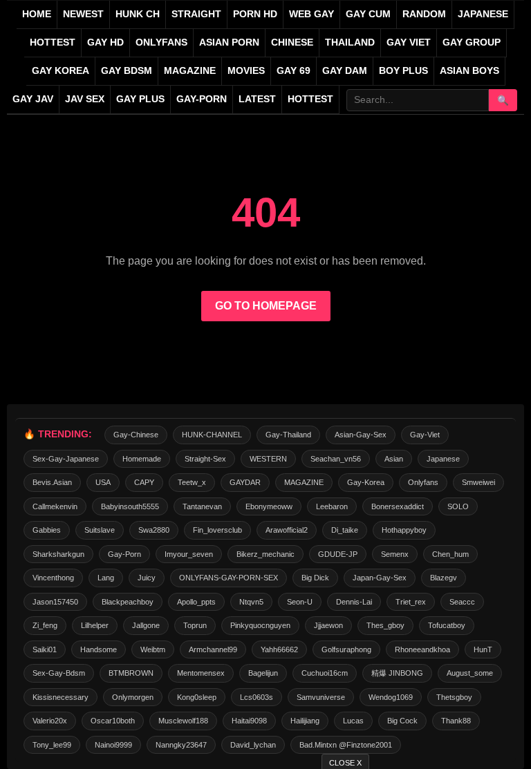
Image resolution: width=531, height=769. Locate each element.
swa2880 (153, 530)
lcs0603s (256, 697)
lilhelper (95, 625)
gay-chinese (135, 434)
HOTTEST (52, 42)
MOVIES (246, 71)
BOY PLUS (403, 71)
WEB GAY (311, 14)
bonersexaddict (397, 506)
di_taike (344, 530)
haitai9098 (249, 720)
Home (36, 14)
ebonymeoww (268, 506)
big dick (315, 577)
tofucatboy (446, 625)
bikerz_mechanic (265, 554)
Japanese (443, 459)
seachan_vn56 (335, 459)
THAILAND (350, 42)
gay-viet (425, 434)
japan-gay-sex (380, 577)
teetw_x (192, 482)
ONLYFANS (161, 42)
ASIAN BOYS (469, 71)
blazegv (443, 577)
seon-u (300, 602)
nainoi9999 (113, 745)
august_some (470, 673)
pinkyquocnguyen (260, 625)
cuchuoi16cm (324, 673)
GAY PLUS (140, 99)
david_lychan (253, 745)
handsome (98, 649)
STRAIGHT (196, 14)
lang (105, 577)
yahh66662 (279, 649)
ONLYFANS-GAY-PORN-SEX (228, 577)
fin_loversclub (217, 530)
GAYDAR (245, 482)
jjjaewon (328, 625)
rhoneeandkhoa (422, 649)
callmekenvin (54, 506)
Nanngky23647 (181, 745)
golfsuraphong (346, 649)
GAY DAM (344, 71)
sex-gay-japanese (65, 459)
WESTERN (268, 459)
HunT (483, 649)
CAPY (144, 482)
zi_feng (44, 625)
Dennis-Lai (354, 602)
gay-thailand (288, 434)
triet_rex (410, 602)
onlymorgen (132, 697)
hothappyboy (404, 530)
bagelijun (263, 673)
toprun (195, 625)
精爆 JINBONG (397, 673)
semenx (395, 554)
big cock (402, 720)
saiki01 (44, 649)
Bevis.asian (52, 482)
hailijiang (304, 720)
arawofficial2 (287, 530)
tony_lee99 (51, 745)
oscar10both (113, 720)
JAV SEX (84, 99)
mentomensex (201, 673)
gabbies (46, 530)
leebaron (332, 506)
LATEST (257, 99)
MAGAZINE (190, 71)
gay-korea (365, 482)
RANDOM (424, 14)
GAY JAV (32, 99)
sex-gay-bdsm (58, 673)
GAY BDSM (126, 71)
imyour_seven (189, 554)
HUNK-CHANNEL (212, 434)
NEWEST (83, 14)
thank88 (456, 720)
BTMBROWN (131, 673)
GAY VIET (408, 42)
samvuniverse (321, 697)
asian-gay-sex (360, 434)
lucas (353, 720)
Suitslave (99, 530)
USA (103, 482)
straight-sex (205, 459)
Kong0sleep (196, 697)
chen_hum (450, 554)
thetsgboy (454, 697)
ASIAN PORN (229, 42)
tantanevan (202, 506)
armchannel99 (213, 649)
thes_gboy (385, 625)
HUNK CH (137, 14)
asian (393, 459)
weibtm (152, 649)
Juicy (147, 577)
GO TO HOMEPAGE (266, 306)
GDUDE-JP (337, 554)
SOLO (458, 506)
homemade (141, 459)
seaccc (462, 602)
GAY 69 (293, 71)
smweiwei (478, 482)
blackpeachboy (127, 602)
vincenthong (53, 577)
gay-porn (201, 99)
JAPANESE (483, 14)
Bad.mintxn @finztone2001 (345, 745)
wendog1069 (391, 697)
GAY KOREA (60, 71)
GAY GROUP (471, 42)
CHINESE (292, 42)
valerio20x (49, 720)
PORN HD (255, 14)
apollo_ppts (196, 602)
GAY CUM (368, 14)
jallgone (146, 625)
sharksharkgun (58, 554)
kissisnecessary (60, 697)
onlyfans (423, 482)
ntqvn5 (251, 602)
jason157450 (55, 602)
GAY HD (105, 42)
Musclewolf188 (183, 720)
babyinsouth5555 (130, 506)
